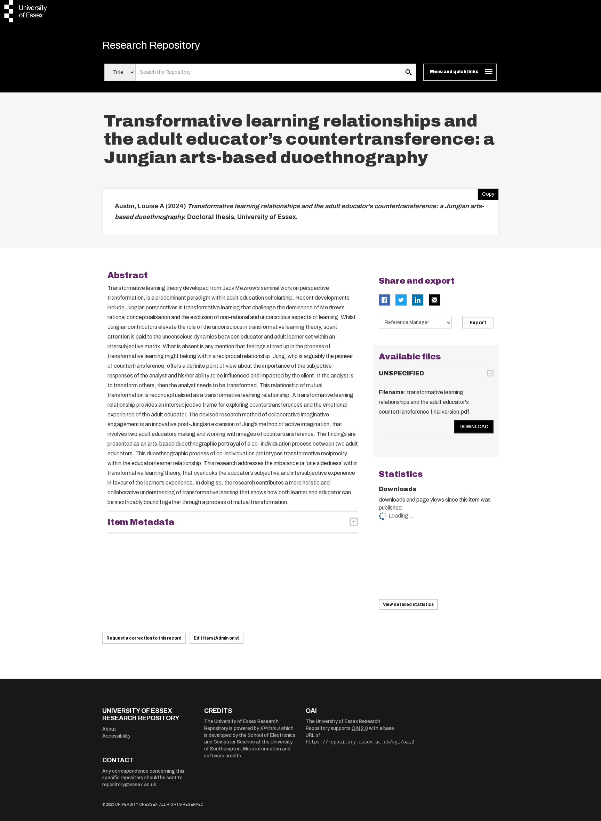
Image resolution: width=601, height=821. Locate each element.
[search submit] (408, 72)
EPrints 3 (270, 728)
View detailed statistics (408, 604)
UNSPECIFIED (401, 373)
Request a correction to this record (144, 638)
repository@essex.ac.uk (129, 784)
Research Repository (151, 45)
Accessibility (116, 736)
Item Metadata (141, 522)
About (109, 729)
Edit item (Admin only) (216, 638)
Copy (486, 192)
